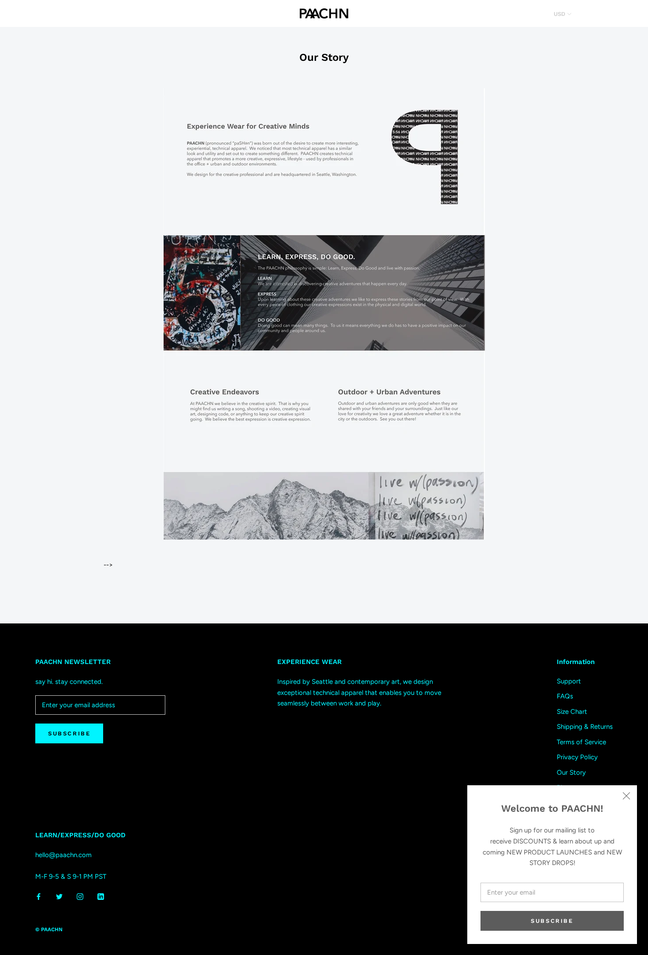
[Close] (626, 796)
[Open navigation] (18, 13)
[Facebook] (38, 896)
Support (569, 681)
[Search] (610, 13)
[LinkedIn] (100, 896)
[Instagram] (80, 896)
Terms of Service (581, 742)
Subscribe (552, 921)
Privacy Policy (577, 757)
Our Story (571, 772)
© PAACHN (49, 929)
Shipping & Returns (585, 727)
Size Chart (572, 712)
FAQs (565, 696)
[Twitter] (59, 896)
